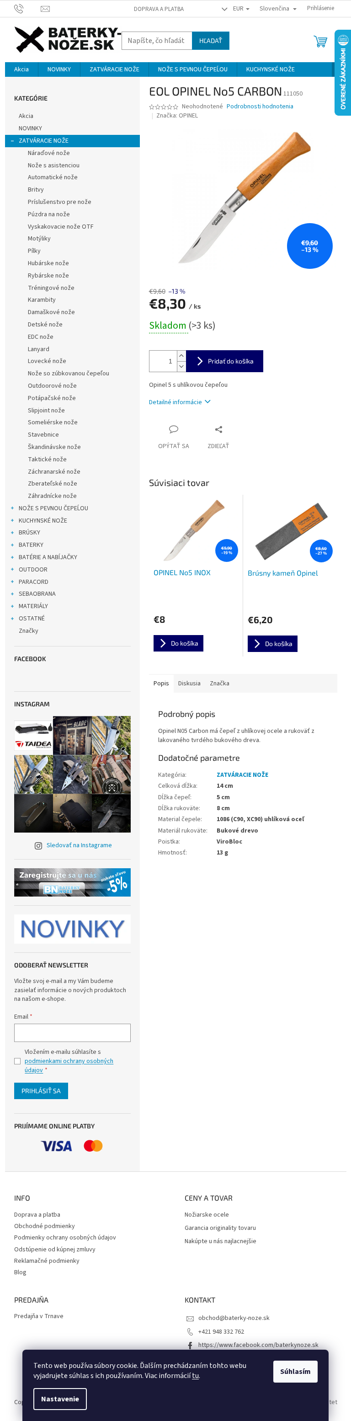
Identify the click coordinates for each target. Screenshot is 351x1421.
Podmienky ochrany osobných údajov (65, 1237)
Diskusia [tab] (189, 683)
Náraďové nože (49, 153)
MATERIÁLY (33, 606)
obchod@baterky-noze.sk (234, 1318)
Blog (20, 1272)
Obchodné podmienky (44, 1226)
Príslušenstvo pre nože (59, 202)
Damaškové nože (51, 312)
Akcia (26, 116)
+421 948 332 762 (221, 1331)
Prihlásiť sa (41, 1091)
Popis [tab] (161, 683)
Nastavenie (60, 1399)
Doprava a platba (159, 9)
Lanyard (38, 349)
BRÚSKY (29, 532)
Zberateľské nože (52, 483)
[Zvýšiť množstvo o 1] (181, 356)
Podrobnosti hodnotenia (260, 106)
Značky (28, 631)
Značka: (177, 115)
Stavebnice (43, 434)
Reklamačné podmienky (47, 1261)
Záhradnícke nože (52, 496)
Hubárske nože (48, 263)
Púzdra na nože (49, 214)
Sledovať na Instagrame (79, 845)
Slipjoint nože (46, 410)
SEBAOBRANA (37, 593)
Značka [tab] (219, 683)
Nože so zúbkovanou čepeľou (68, 373)
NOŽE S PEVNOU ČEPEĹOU (53, 508)
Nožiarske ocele (207, 1215)
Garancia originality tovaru (220, 1228)
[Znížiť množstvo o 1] (181, 366)
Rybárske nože (48, 275)
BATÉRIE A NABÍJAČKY (48, 557)
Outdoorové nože (52, 385)
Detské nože (45, 324)
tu (195, 1376)
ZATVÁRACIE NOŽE (44, 140)
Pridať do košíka (231, 361)
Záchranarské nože (54, 471)
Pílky (34, 251)
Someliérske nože (53, 422)
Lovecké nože (47, 361)
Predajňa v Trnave (39, 1316)
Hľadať (210, 40)
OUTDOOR (33, 569)
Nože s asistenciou (54, 165)
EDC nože (40, 337)
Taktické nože (47, 459)
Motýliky (39, 238)
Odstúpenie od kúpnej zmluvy (55, 1249)
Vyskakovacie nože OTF (61, 226)
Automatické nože (53, 177)
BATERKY (31, 545)
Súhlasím (295, 1372)
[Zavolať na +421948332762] (27, 8)
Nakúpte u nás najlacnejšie (220, 1241)
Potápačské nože (52, 398)
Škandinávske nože (54, 447)
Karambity (42, 299)
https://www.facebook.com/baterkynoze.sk (258, 1345)
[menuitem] (21, 69)
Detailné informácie (175, 402)
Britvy (36, 189)
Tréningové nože (51, 288)
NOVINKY (30, 128)
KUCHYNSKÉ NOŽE (43, 520)
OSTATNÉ (32, 618)
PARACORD (33, 582)
